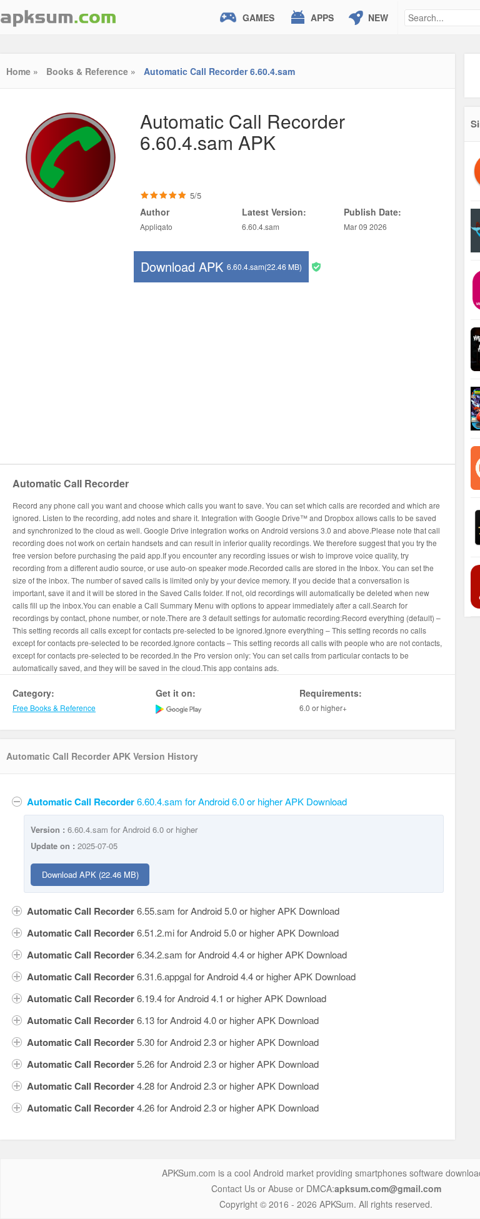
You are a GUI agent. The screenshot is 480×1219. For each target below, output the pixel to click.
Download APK (221, 266)
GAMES (258, 17)
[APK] (58, 17)
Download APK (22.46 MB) (90, 874)
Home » (22, 71)
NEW (378, 17)
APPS (322, 17)
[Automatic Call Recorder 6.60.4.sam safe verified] (316, 266)
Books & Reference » (91, 71)
